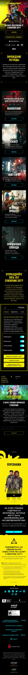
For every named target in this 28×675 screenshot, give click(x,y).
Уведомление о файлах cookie (11, 635)
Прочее (17, 376)
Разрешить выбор (14, 360)
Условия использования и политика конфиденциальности (10, 621)
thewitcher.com (14, 665)
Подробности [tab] (14, 311)
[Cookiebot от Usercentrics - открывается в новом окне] (18, 308)
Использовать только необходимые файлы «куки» (14, 365)
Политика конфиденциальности (17, 577)
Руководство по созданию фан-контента (14, 630)
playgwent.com (14, 672)
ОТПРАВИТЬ (14, 582)
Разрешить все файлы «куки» (14, 356)
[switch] (22, 341)
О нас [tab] (22, 311)
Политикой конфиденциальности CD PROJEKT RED (13, 574)
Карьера (23, 620)
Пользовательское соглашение (14, 625)
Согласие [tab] (6, 311)
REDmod (23, 635)
